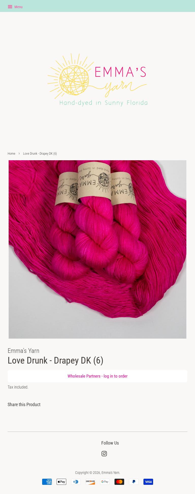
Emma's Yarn (110, 473)
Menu (18, 7)
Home (11, 153)
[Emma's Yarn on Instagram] (104, 455)
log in (108, 376)
